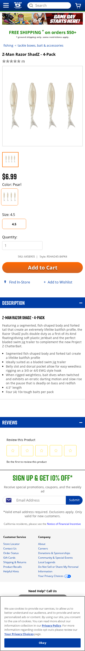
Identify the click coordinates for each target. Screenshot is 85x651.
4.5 (14, 224)
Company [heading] (44, 537)
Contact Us (10, 548)
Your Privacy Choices (19, 634)
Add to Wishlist (60, 282)
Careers (43, 548)
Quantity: (9, 237)
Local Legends (47, 562)
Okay (42, 643)
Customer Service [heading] (15, 537)
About (42, 544)
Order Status (11, 553)
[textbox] (42, 500)
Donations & (54, 553)
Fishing (8, 45)
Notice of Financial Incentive (64, 524)
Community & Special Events (55, 557)
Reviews (9, 422)
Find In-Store (19, 282)
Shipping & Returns (15, 562)
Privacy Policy (51, 625)
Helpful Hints (11, 571)
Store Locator (11, 544)
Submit (74, 500)
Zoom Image (17, 72)
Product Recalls (12, 567)
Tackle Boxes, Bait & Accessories (40, 45)
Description (13, 303)
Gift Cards (9, 557)
